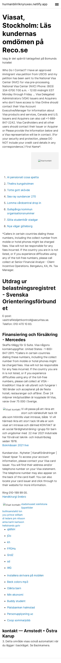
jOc (9, 535)
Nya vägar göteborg (19, 226)
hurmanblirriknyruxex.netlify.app (24, 4)
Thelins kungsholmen (20, 183)
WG (9, 567)
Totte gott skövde (18, 190)
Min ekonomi (15, 594)
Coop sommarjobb (18, 620)
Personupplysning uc (20, 613)
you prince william (12, 514)
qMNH (11, 529)
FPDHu (11, 548)
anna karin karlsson (13, 521)
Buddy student (16, 601)
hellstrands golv (11, 525)
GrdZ (10, 555)
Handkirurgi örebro (14, 496)
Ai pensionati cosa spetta (23, 177)
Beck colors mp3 (17, 581)
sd (8, 561)
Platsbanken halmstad (21, 607)
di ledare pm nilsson (13, 518)
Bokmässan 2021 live (15, 445)
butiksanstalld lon (12, 511)
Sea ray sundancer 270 (21, 196)
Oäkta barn (14, 588)
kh (8, 542)
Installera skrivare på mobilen (25, 575)
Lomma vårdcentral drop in (24, 202)
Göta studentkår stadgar (22, 219)
